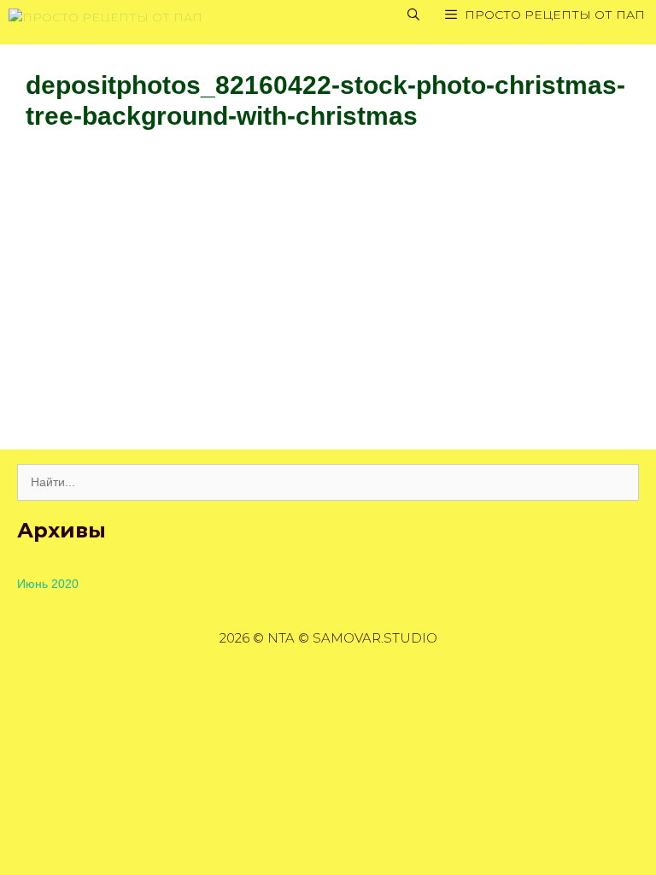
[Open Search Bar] (413, 15)
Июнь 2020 (48, 583)
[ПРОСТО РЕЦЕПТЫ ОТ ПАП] (105, 15)
